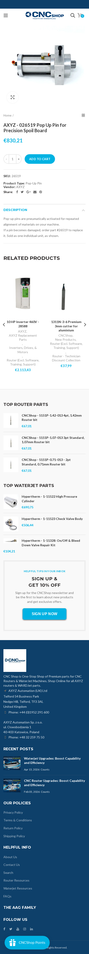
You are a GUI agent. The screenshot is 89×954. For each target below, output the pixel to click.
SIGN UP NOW (44, 614)
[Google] (28, 192)
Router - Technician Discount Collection (66, 358)
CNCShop (65, 335)
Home (7, 115)
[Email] (35, 192)
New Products (65, 339)
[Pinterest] (40, 192)
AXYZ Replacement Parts (23, 337)
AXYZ (22, 331)
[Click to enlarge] (12, 97)
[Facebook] (17, 192)
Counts (45, 769)
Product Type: (14, 183)
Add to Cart (39, 159)
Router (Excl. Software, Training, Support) (23, 362)
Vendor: (9, 187)
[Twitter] (22, 192)
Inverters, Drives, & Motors (23, 350)
